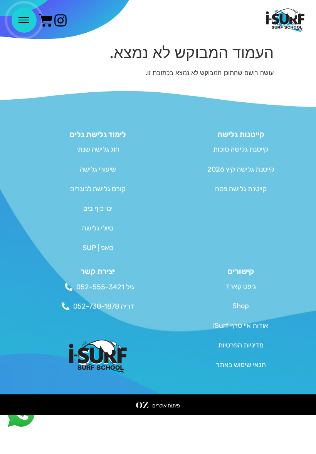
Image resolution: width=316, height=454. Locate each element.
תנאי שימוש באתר (241, 365)
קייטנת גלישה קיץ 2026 (240, 169)
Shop (240, 306)
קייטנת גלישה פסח (241, 189)
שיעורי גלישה (98, 169)
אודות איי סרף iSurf (240, 325)
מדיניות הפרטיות (241, 345)
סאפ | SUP (97, 248)
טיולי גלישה (97, 228)
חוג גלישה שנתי (97, 149)
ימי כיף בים (98, 208)
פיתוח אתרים (166, 405)
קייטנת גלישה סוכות (240, 149)
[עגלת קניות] (46, 20)
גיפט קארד (240, 286)
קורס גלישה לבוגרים (98, 189)
